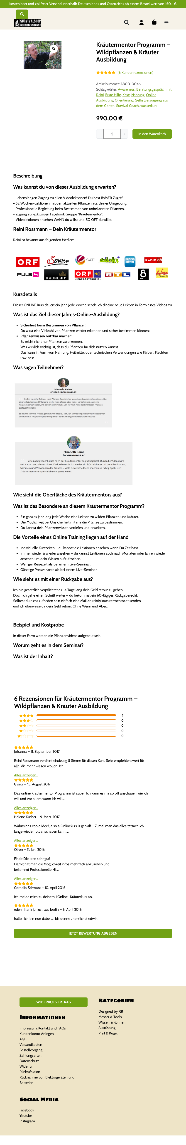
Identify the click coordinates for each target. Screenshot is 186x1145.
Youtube (26, 1115)
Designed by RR (110, 1011)
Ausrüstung (106, 1028)
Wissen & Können (111, 1022)
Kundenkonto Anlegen (37, 1033)
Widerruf (26, 1066)
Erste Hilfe (113, 95)
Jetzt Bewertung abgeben (93, 933)
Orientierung (124, 100)
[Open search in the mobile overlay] (126, 22)
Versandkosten (31, 1044)
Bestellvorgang (31, 1050)
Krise (126, 95)
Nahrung (137, 95)
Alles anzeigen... (26, 775)
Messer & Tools (110, 1017)
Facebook (27, 1110)
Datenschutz (29, 1061)
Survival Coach (127, 106)
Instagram (27, 1121)
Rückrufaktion (30, 1072)
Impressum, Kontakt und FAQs (43, 1028)
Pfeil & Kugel (107, 1033)
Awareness (126, 89)
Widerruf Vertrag (53, 1002)
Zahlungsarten (31, 1055)
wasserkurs (148, 106)
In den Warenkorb (152, 134)
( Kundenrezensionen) (135, 72)
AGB (23, 1039)
